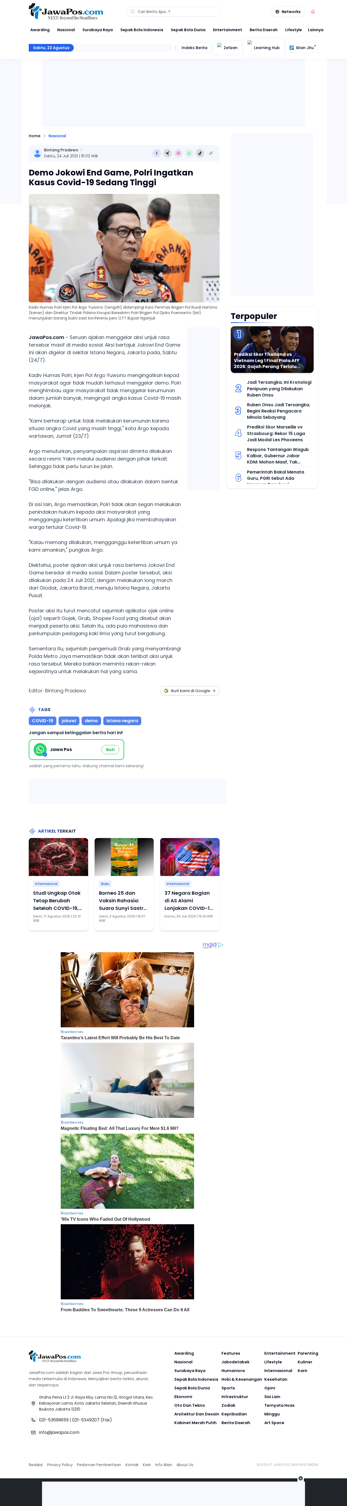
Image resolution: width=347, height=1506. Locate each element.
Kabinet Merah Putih (195, 1422)
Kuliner (305, 1362)
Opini (269, 1388)
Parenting (308, 1353)
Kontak (132, 1464)
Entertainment (227, 30)
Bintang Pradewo (61, 150)
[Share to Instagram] (178, 153)
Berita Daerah (264, 30)
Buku (105, 883)
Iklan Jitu (305, 47)
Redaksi (36, 1464)
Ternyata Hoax (279, 1405)
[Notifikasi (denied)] (312, 11)
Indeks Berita (194, 47)
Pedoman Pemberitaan (99, 1464)
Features (230, 1353)
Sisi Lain (272, 1396)
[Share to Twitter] (167, 153)
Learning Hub (267, 47)
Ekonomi (183, 1396)
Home (34, 136)
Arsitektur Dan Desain (196, 1414)
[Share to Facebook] (156, 153)
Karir (302, 1370)
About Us (184, 1464)
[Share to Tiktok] (200, 153)
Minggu (272, 1414)
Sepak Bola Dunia (188, 30)
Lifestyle (293, 30)
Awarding (40, 30)
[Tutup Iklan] (300, 1478)
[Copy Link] (211, 153)
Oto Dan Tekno (189, 1405)
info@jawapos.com (59, 1432)
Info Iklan (163, 1464)
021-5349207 (85, 1420)
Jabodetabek (235, 1362)
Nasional (66, 30)
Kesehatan (275, 1379)
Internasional (46, 883)
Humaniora (233, 1370)
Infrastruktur (234, 1396)
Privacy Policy (60, 1464)
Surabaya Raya (97, 30)
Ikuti (110, 749)
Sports (228, 1388)
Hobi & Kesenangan (241, 1379)
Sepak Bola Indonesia (141, 30)
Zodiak (228, 1405)
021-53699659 (54, 1420)
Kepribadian (234, 1414)
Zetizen (230, 47)
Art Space (274, 1422)
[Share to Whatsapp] (189, 153)
